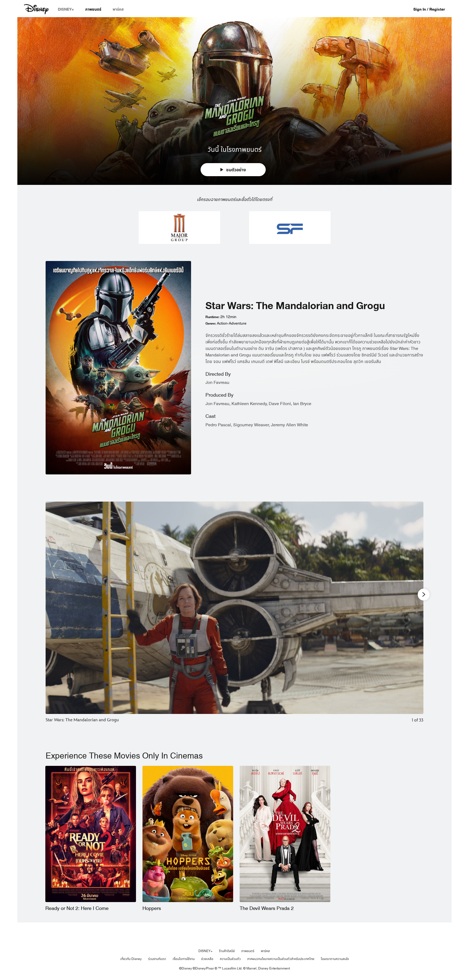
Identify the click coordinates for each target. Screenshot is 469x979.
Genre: (210, 323)
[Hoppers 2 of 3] (187, 834)
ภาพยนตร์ (247, 951)
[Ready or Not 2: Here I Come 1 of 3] (90, 834)
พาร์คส (265, 951)
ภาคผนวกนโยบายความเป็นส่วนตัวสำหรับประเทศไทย (280, 958)
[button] (432, 9)
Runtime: (212, 317)
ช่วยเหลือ (207, 958)
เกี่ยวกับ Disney (131, 958)
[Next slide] (415, 616)
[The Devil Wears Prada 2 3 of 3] (285, 834)
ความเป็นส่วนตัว (230, 958)
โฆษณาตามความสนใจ (335, 958)
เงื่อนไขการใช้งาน (184, 958)
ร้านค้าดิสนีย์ (227, 951)
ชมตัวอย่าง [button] (235, 170)
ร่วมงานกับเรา (157, 958)
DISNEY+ (205, 951)
